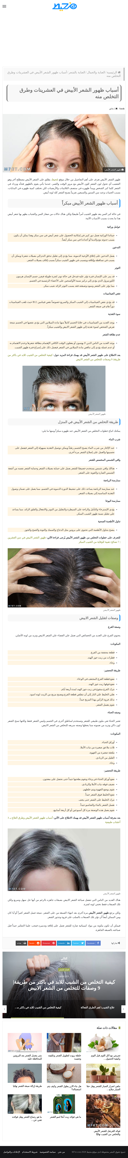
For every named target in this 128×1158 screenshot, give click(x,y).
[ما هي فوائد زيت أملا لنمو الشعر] (64, 1104)
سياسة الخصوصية (48, 1152)
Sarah (121, 109)
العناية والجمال (96, 72)
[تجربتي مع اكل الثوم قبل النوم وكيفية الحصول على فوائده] (103, 1042)
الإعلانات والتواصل (11, 1152)
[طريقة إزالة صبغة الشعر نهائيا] (25, 1073)
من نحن (61, 1152)
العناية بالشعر (77, 72)
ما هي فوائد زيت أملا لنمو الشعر (65, 1117)
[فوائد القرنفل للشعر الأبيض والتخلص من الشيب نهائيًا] (103, 1111)
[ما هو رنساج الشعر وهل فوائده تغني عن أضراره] (25, 1104)
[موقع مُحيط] (64, 6)
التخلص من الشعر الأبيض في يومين (64, 985)
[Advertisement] (64, 40)
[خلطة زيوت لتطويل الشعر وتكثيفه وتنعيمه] (64, 1042)
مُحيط (55, 179)
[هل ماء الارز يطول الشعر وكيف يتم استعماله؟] (64, 1073)
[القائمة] (4, 6)
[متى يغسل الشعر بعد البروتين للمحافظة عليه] (25, 1042)
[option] (64, 985)
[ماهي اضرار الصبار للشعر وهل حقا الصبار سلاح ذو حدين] (103, 1073)
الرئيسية (112, 72)
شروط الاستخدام (30, 1152)
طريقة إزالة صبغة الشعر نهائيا (27, 1086)
